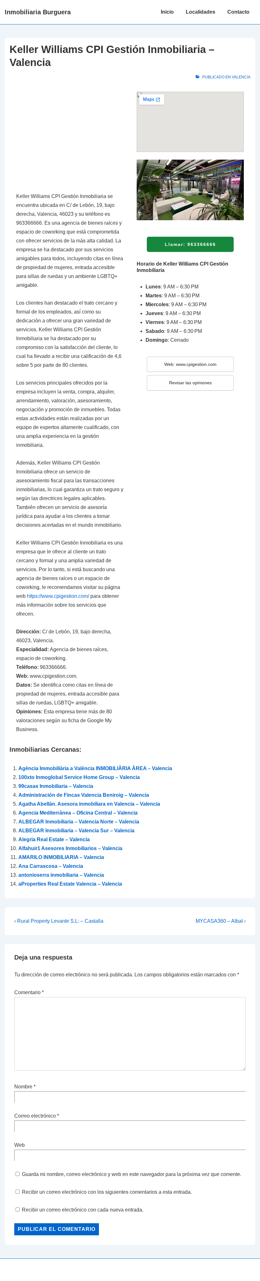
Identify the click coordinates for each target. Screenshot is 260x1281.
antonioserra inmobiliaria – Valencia (61, 875)
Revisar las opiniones (190, 382)
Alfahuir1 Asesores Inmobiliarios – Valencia (70, 848)
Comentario (29, 992)
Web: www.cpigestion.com (190, 364)
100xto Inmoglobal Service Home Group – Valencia (79, 777)
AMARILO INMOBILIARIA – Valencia (61, 857)
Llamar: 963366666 (190, 244)
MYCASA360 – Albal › (221, 921)
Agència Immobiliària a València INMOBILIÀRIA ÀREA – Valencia (95, 768)
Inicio (167, 12)
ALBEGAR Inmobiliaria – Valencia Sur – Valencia (76, 830)
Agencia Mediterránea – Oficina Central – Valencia (78, 812)
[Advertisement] (69, 138)
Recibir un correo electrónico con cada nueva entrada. (82, 1209)
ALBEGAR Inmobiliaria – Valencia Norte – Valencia (78, 821)
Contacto (238, 12)
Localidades (200, 12)
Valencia (241, 77)
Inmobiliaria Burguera (38, 12)
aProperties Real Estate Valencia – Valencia (70, 884)
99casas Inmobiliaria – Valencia (55, 786)
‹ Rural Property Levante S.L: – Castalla (58, 921)
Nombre (23, 1086)
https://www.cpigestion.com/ (58, 596)
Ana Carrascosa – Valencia (50, 866)
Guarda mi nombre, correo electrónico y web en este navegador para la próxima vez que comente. (131, 1174)
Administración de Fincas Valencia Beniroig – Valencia (83, 795)
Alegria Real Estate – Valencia (54, 839)
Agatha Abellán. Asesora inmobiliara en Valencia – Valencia (89, 804)
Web (19, 1145)
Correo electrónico (35, 1116)
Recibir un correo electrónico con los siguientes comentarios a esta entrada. (107, 1192)
